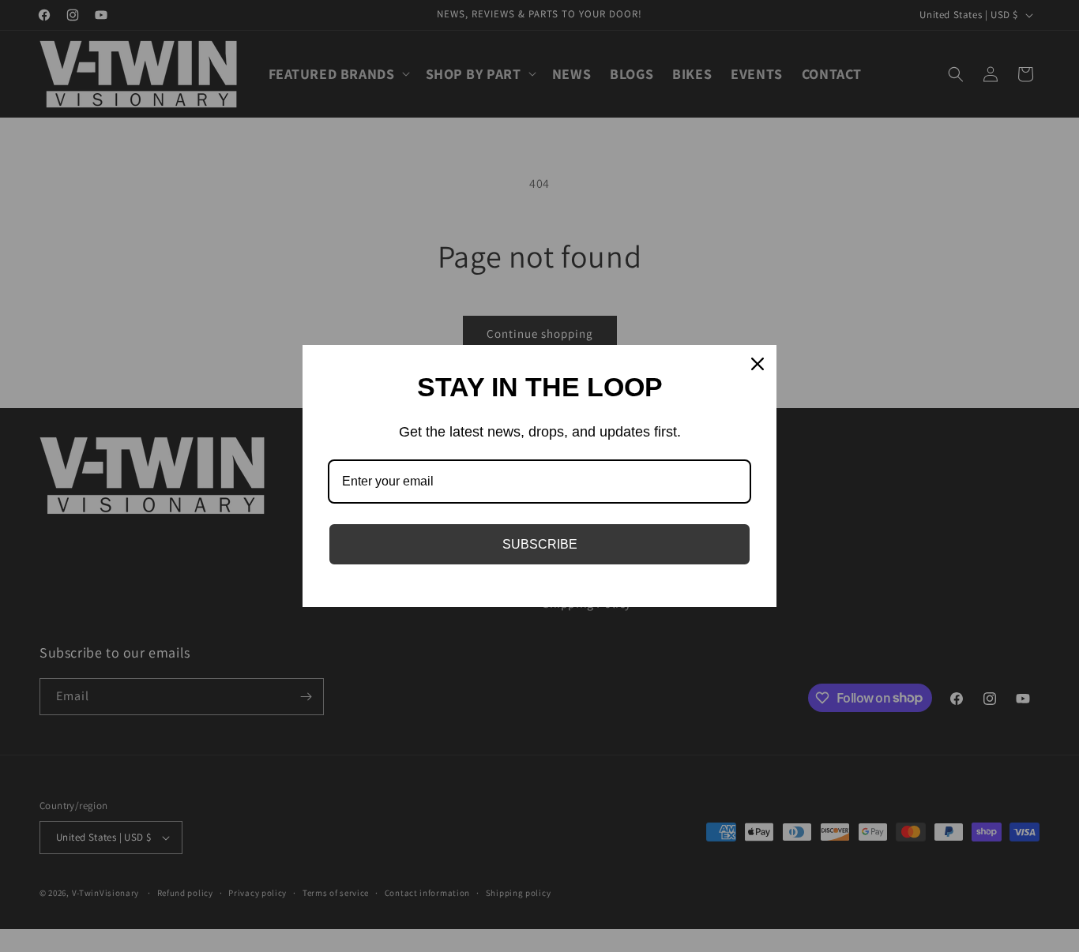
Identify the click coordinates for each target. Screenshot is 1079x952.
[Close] (757, 364)
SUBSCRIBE (539, 544)
